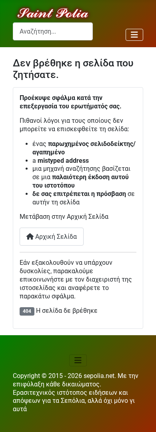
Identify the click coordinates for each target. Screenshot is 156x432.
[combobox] (53, 31)
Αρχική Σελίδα (55, 236)
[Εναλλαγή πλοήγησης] (134, 35)
